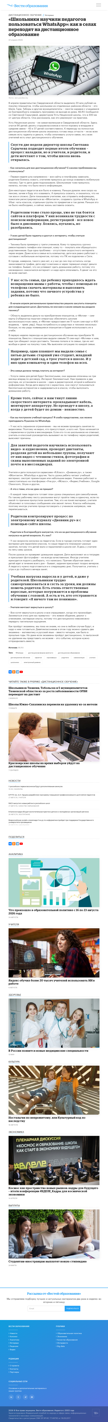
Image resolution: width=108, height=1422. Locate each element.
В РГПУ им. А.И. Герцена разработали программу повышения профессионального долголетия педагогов (52, 794)
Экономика (62, 1336)
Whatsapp (19, 652)
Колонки (13, 1336)
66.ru (21, 647)
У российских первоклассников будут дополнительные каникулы (36, 786)
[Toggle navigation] (98, 5)
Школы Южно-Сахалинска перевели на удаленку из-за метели (53, 704)
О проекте (14, 1365)
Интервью (49, 14)
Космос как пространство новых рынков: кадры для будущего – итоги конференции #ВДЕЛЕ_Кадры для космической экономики (53, 1191)
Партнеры (14, 1371)
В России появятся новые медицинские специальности (48, 1050)
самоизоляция (79, 657)
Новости (13, 1333)
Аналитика (14, 1339)
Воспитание (24, 814)
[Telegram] (17, 671)
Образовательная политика (69, 1333)
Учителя (22, 797)
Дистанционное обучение (25, 14)
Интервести (62, 1342)
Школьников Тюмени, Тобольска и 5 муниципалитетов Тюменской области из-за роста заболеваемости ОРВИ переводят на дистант (48, 691)
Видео (12, 1349)
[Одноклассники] (13, 671)
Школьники (24, 824)
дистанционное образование (69, 652)
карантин (38, 657)
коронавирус (52, 657)
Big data (61, 1346)
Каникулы (18, 789)
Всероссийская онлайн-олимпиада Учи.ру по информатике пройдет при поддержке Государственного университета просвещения (51, 821)
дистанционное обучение (20, 657)
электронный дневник (32, 662)
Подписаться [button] (72, 1308)
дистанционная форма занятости (40, 652)
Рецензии (14, 1346)
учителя (92, 657)
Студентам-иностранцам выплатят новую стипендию (48, 1261)
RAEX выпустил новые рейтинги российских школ (29, 803)
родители (65, 657)
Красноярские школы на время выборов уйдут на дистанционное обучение (44, 764)
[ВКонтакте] (10, 671)
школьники (15, 662)
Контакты (14, 1368)
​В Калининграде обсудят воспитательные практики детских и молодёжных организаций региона (49, 811)
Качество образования (29, 805)
